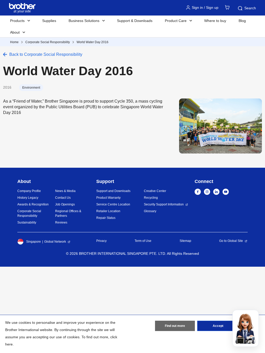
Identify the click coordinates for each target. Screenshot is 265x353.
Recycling (151, 197)
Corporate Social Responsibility (47, 42)
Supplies (49, 21)
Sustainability (26, 222)
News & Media (65, 191)
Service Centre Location (113, 204)
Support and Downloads (113, 191)
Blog (242, 21)
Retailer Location (108, 211)
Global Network (55, 241)
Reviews (61, 222)
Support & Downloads (134, 21)
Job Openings (65, 204)
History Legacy (27, 197)
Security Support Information (164, 204)
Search (250, 8)
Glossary (150, 211)
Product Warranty (108, 197)
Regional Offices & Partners (68, 213)
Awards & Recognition (33, 204)
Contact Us (63, 197)
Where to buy (215, 21)
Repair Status (105, 218)
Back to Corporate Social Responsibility (45, 54)
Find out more (175, 326)
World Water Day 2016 (92, 42)
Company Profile (29, 191)
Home (14, 42)
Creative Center (155, 191)
